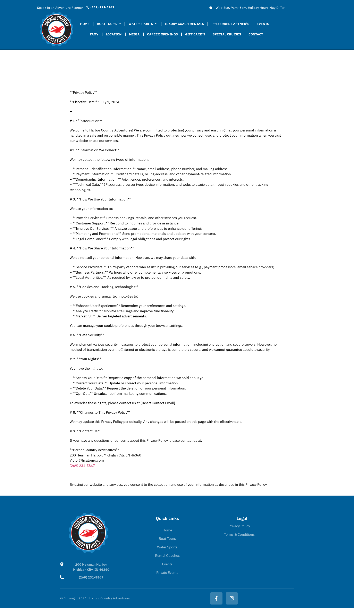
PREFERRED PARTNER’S (230, 24)
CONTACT (255, 34)
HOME (85, 24)
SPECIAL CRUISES (227, 34)
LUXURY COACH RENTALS (184, 24)
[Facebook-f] (216, 598)
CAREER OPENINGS (162, 34)
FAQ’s (94, 34)
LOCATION (114, 34)
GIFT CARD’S (195, 34)
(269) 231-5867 (91, 577)
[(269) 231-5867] (62, 577)
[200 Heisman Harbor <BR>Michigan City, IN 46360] (62, 564)
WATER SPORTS (140, 24)
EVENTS (263, 24)
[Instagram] (232, 598)
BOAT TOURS (107, 24)
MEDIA (134, 34)
